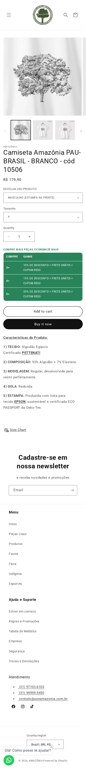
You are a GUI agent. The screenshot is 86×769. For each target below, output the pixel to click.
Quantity (8, 228)
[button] (9, 15)
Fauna (13, 554)
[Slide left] (5, 131)
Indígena (15, 574)
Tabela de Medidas (22, 631)
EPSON (20, 402)
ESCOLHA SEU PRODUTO (20, 189)
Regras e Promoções (24, 621)
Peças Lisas (18, 534)
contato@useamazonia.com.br (42, 699)
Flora (13, 564)
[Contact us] (9, 760)
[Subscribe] (72, 490)
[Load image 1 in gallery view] (21, 130)
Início (13, 524)
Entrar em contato (22, 611)
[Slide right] (81, 131)
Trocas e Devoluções (24, 661)
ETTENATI (32, 353)
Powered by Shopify (55, 760)
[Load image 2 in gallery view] (43, 130)
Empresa (15, 641)
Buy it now (43, 324)
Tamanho (9, 208)
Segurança (17, 651)
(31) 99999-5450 (31, 693)
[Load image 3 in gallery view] (65, 130)
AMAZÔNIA (36, 760)
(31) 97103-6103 (31, 687)
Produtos (16, 544)
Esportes (15, 583)
